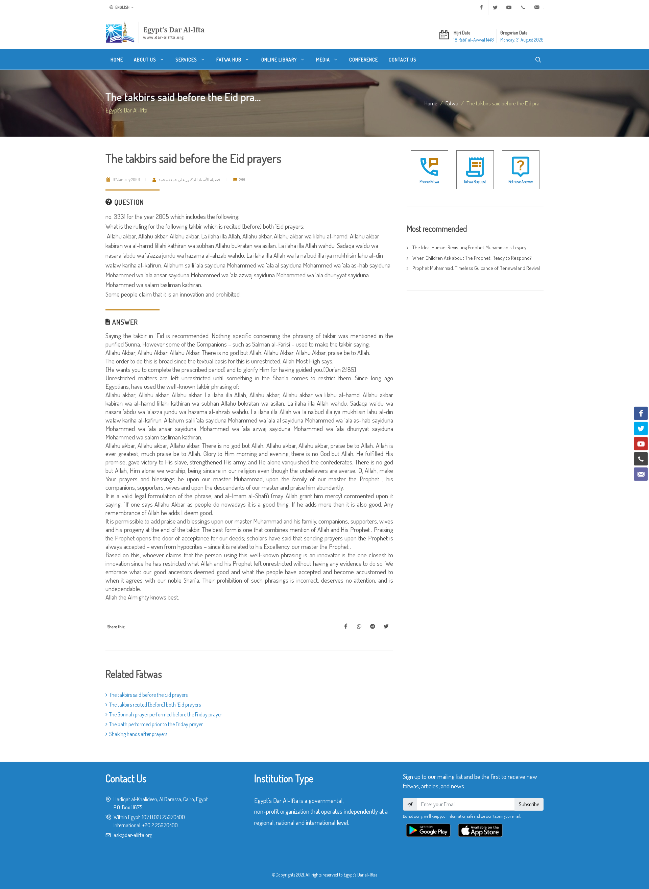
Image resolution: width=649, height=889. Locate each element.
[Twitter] (495, 7)
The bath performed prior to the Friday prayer (156, 724)
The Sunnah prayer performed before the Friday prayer (165, 714)
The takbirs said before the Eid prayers (148, 694)
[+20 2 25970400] (523, 7)
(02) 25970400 (168, 817)
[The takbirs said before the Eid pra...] (346, 626)
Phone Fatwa (429, 181)
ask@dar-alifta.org (133, 835)
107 (145, 817)
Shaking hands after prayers (138, 734)
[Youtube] (509, 7)
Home (431, 103)
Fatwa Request (475, 181)
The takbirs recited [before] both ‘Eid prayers (155, 704)
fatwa (452, 103)
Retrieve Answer (520, 181)
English (122, 7)
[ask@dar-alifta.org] (537, 7)
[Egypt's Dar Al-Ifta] (155, 32)
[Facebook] (481, 7)
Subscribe (529, 804)
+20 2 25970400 (160, 825)
